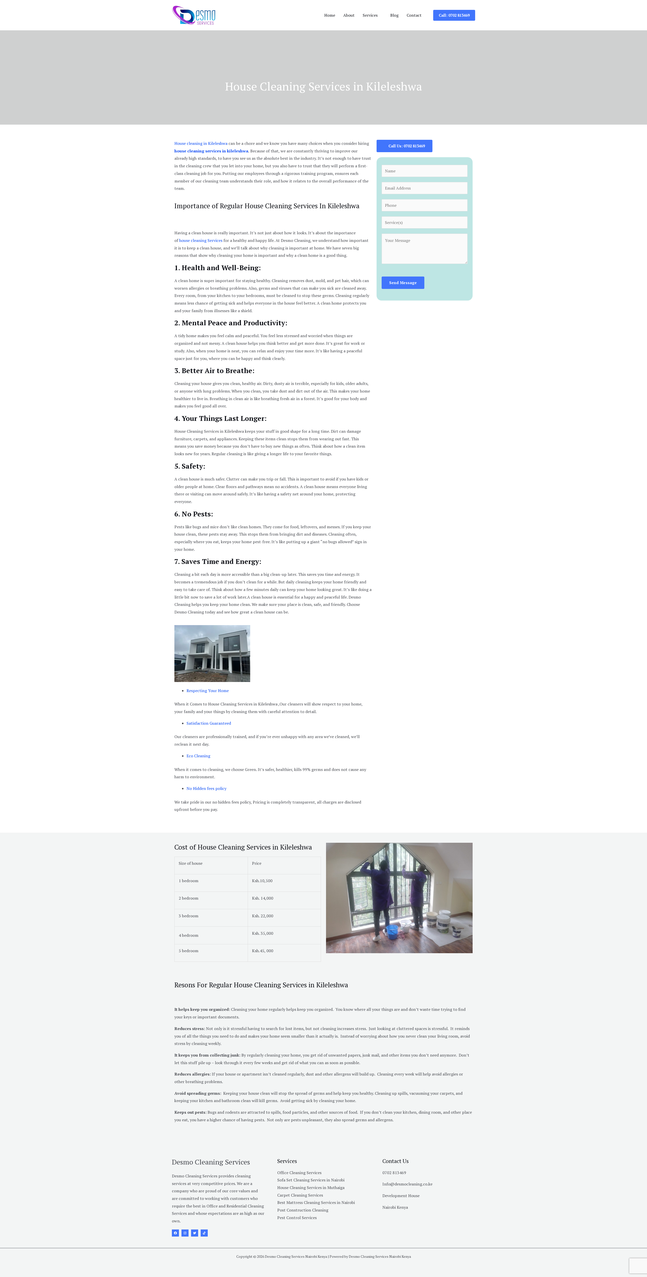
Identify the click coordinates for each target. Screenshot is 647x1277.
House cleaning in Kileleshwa (200, 143)
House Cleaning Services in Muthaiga (310, 1187)
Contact (414, 15)
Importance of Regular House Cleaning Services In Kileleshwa (267, 205)
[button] (454, 15)
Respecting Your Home (208, 690)
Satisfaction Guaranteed (209, 723)
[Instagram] (185, 1233)
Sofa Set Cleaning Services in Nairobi (310, 1180)
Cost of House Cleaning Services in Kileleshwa (243, 847)
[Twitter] (194, 1233)
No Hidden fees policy (206, 788)
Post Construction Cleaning (302, 1210)
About (349, 15)
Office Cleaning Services (299, 1172)
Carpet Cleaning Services (300, 1195)
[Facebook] (175, 1233)
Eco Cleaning (198, 756)
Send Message (403, 282)
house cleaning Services (201, 240)
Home (329, 15)
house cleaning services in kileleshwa (211, 151)
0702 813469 (394, 1172)
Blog (394, 15)
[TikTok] (204, 1233)
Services (370, 15)
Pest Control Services (297, 1217)
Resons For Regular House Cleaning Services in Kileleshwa (261, 984)
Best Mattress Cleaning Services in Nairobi (316, 1202)
